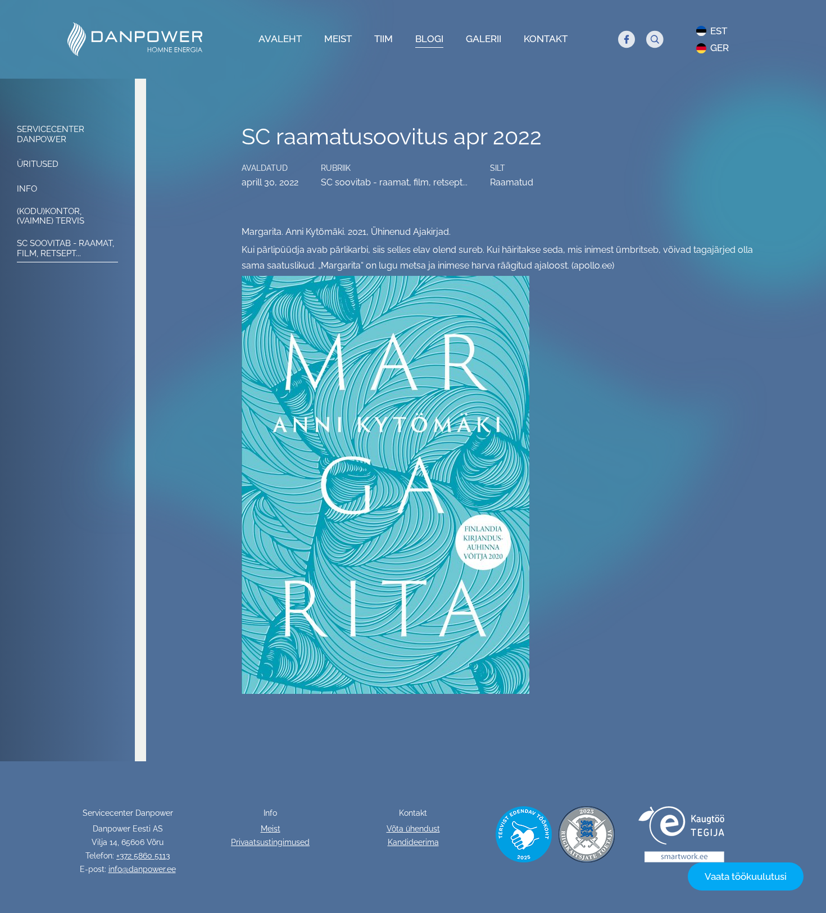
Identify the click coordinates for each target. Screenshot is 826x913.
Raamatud (511, 182)
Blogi (429, 38)
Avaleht (280, 38)
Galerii (483, 38)
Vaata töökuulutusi (746, 876)
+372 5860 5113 (143, 855)
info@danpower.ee (142, 869)
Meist (338, 38)
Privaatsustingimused (270, 842)
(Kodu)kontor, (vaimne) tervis (50, 216)
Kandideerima (413, 842)
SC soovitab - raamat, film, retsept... (65, 248)
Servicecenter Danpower (50, 134)
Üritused (37, 164)
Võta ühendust (413, 828)
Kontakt (546, 38)
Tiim (383, 38)
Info (27, 189)
